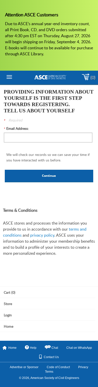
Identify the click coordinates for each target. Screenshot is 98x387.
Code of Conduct (58, 367)
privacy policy (42, 235)
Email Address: (17, 128)
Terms (49, 371)
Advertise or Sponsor (24, 367)
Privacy (83, 367)
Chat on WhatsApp (79, 348)
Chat (55, 348)
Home (12, 348)
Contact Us (51, 357)
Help (33, 348)
